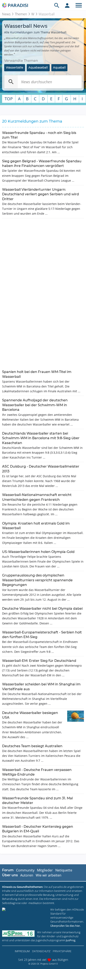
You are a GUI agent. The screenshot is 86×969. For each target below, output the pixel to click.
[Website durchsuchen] (57, 5)
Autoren (26, 875)
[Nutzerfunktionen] (67, 5)
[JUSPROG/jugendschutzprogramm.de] (18, 933)
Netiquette (63, 870)
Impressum (22, 951)
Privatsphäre (62, 951)
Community (25, 870)
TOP (9, 99)
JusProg (70, 940)
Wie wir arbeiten (48, 875)
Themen (21, 14)
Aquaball (59, 67)
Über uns (10, 875)
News (6, 14)
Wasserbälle (14, 67)
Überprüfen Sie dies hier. (65, 926)
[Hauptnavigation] (78, 5)
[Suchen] (11, 81)
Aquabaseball (38, 67)
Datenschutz (41, 951)
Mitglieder (45, 870)
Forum (8, 870)
